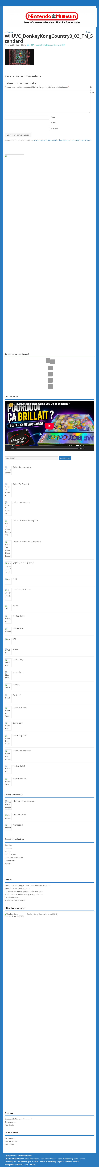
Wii (14, 638)
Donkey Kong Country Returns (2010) (42, 914)
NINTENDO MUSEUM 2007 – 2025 (17, 1159)
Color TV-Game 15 (21, 502)
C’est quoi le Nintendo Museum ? (18, 1119)
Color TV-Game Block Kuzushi (27, 541)
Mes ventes (9, 1144)
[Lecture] (8, 448)
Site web (54, 128)
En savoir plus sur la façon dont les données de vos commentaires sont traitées (62, 140)
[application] (49, 426)
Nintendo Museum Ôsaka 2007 (17, 888)
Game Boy (17, 723)
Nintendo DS (19, 766)
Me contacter (10, 1138)
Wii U (15, 649)
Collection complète (22, 467)
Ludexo (42, 1162)
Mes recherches (11, 1141)
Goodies (8, 845)
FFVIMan (35, 1162)
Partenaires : (34, 1159)
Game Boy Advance (22, 750)
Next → (89, 32)
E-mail (53, 123)
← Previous (9, 32)
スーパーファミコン (21, 589)
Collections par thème (14, 857)
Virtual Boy (18, 659)
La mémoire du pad (24, 1162)
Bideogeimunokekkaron (14, 1165)
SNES (15, 605)
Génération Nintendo (48, 1159)
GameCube (18, 628)
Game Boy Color (20, 735)
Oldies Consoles (30, 1165)
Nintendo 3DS (19, 778)
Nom (53, 117)
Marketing (18, 824)
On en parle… (10, 1122)
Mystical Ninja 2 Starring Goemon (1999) (50, 45)
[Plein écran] (91, 448)
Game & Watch (20, 707)
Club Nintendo (20, 814)
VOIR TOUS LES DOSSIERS (15, 900)
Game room (10, 860)
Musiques (9, 851)
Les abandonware (12, 897)
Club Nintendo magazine (24, 801)
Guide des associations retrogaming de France (24, 894)
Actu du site (9, 1125)
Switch (16, 684)
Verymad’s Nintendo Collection (68, 1162)
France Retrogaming (65, 1159)
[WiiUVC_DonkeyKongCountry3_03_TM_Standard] (19, 64)
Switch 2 (17, 695)
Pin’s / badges (10, 854)
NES (15, 579)
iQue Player (18, 672)
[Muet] (86, 448)
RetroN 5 (8, 864)
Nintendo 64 (19, 616)
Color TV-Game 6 (21, 484)
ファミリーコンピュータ (23, 562)
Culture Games (79, 1159)
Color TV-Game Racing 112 (25, 520)
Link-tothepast (10, 1162)
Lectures (8, 848)
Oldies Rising (51, 1162)
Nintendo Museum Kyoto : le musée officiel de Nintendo (27, 885)
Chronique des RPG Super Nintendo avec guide (24, 891)
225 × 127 (30, 45)
